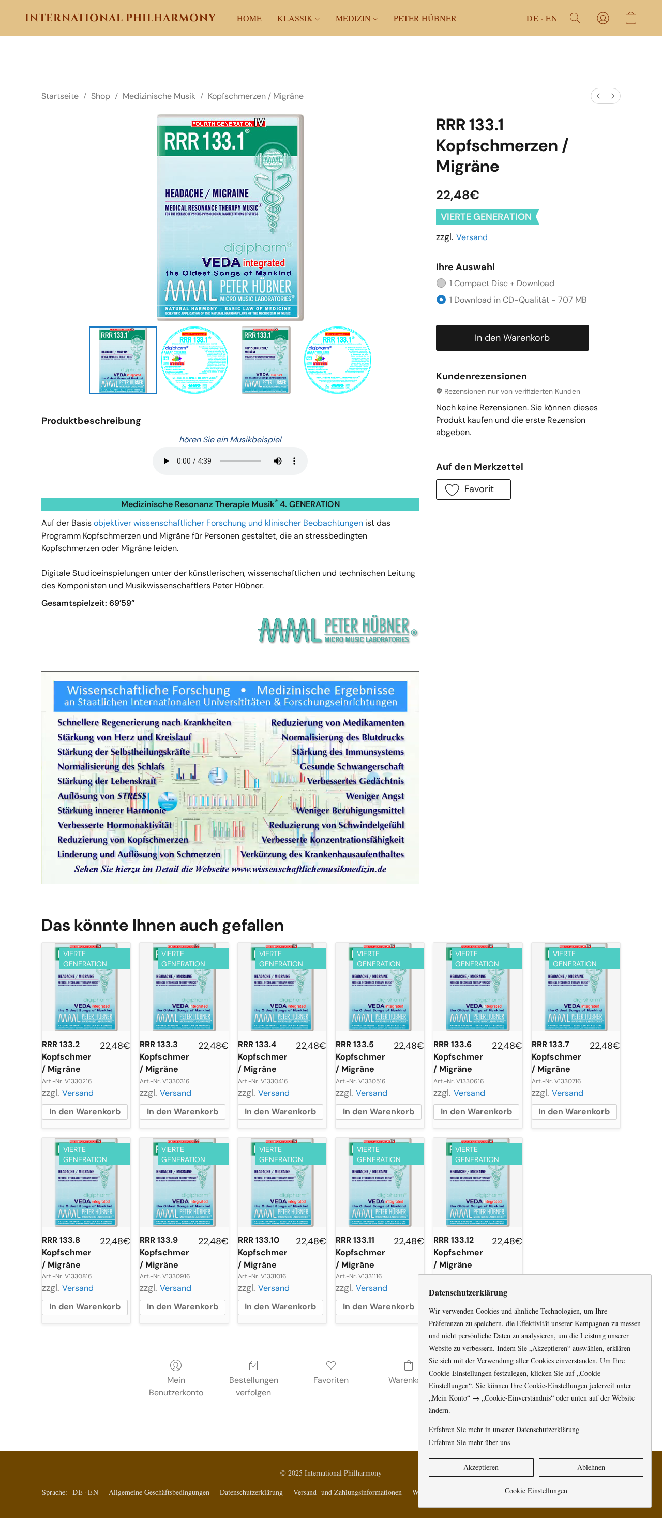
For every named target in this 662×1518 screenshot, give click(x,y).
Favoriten (331, 1380)
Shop (100, 96)
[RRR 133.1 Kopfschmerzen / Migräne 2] (265, 360)
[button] (120, 18)
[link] (536, 1487)
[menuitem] (598, 95)
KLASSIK (296, 17)
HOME (249, 17)
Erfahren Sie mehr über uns (469, 1442)
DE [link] (77, 1492)
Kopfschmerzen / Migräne (256, 96)
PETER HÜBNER (425, 17)
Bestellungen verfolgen (253, 1386)
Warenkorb (408, 1380)
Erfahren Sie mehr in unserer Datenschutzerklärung (504, 1429)
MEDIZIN (354, 17)
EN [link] (93, 1492)
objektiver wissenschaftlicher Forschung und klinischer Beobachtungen (228, 522)
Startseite (60, 96)
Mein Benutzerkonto (176, 1386)
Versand (472, 237)
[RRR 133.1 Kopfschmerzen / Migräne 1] (194, 360)
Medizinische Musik (159, 96)
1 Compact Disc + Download (501, 283)
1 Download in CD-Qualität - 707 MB (518, 299)
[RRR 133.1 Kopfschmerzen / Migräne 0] (122, 360)
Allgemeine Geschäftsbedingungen (159, 1492)
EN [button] (552, 17)
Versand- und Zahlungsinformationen (347, 1492)
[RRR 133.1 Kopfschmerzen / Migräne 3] (337, 360)
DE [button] (532, 17)
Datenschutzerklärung (251, 1492)
